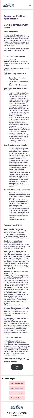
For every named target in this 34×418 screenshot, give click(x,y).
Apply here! (17, 367)
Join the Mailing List (17, 398)
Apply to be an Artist (17, 388)
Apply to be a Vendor (17, 383)
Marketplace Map (17, 393)
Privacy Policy (17, 415)
